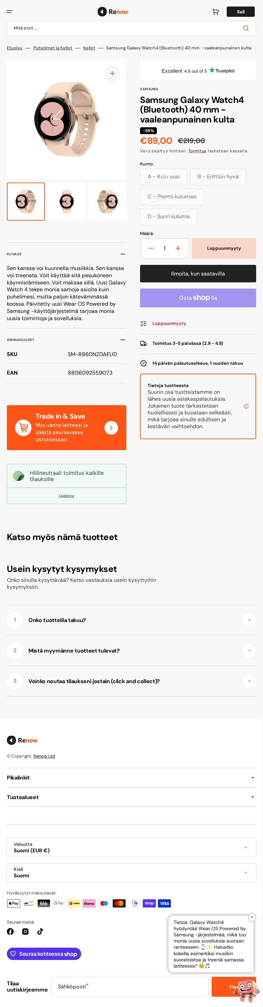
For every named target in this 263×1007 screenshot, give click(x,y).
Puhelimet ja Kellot (52, 48)
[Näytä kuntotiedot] (241, 419)
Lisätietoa (65, 505)
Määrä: (144, 243)
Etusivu (14, 48)
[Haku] (242, 28)
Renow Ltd (44, 765)
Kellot (89, 48)
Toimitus (195, 160)
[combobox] (129, 28)
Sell (235, 12)
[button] (9, 11)
